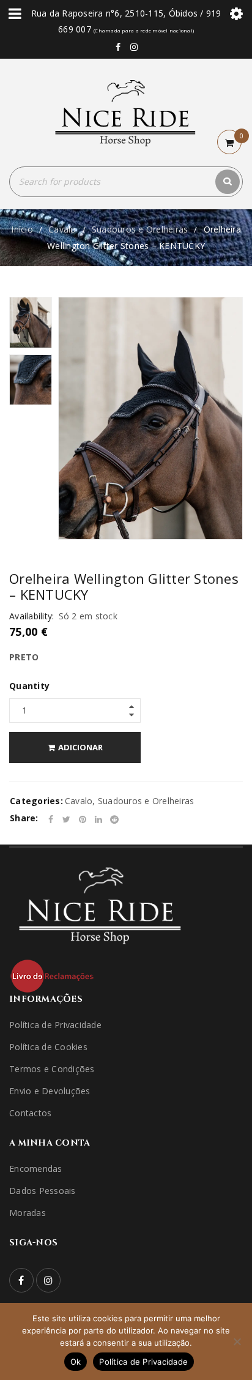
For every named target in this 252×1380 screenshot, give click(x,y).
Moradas (27, 1212)
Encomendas (35, 1168)
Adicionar (80, 747)
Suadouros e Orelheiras (140, 229)
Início (22, 229)
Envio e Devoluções (50, 1091)
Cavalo (62, 229)
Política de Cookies (48, 1047)
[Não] (237, 1341)
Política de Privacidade (55, 1025)
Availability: (31, 616)
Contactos (30, 1113)
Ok (75, 1362)
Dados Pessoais (42, 1190)
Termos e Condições (52, 1069)
